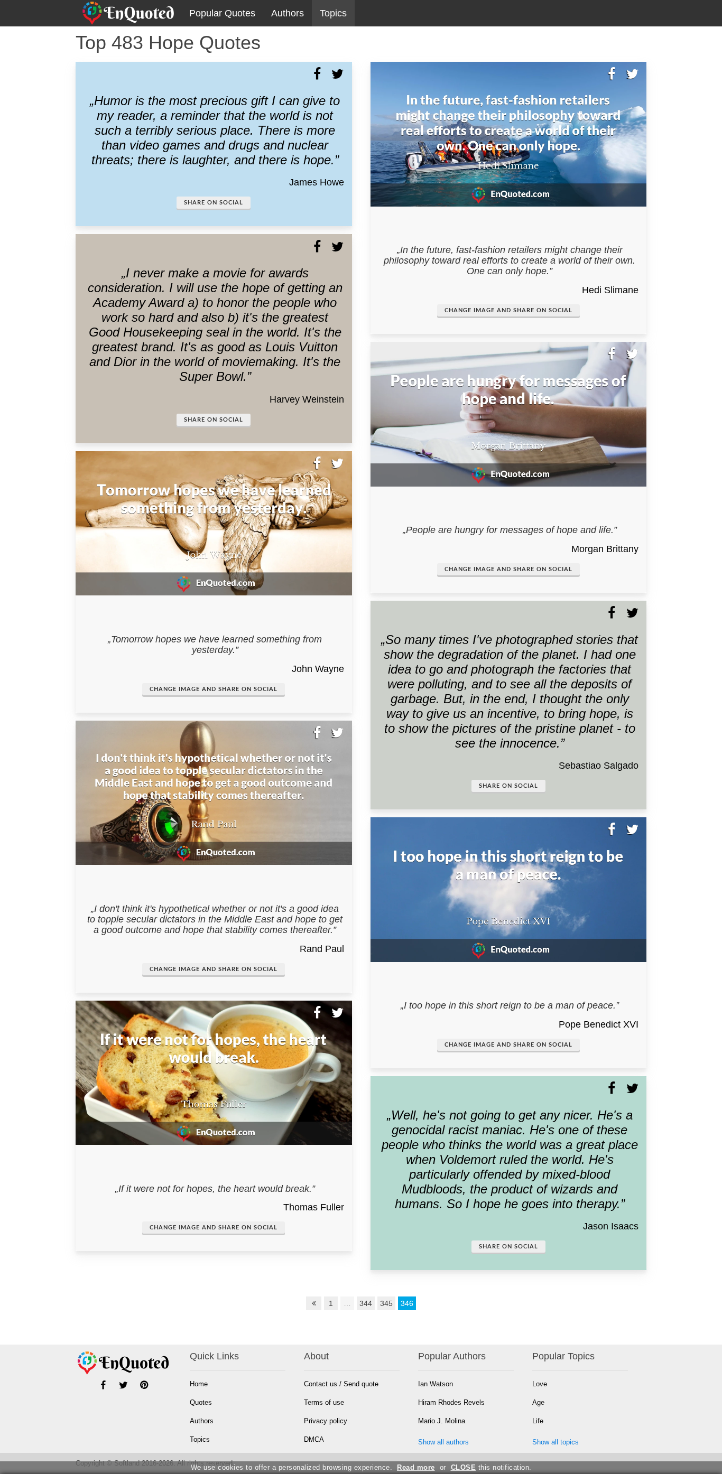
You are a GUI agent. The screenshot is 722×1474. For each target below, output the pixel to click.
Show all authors (443, 1442)
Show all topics (555, 1442)
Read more (416, 1467)
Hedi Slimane (610, 290)
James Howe (316, 182)
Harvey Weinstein (307, 399)
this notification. (491, 1467)
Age (538, 1402)
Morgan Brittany (604, 549)
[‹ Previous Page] (314, 1303)
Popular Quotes (222, 13)
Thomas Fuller (313, 1207)
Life (537, 1421)
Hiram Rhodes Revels (451, 1402)
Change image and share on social (213, 689)
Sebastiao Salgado (598, 765)
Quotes (201, 1402)
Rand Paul (322, 949)
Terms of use (324, 1402)
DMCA (314, 1439)
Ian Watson (435, 1384)
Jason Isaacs (610, 1226)
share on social (213, 203)
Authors (287, 13)
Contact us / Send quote (341, 1384)
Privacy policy (325, 1421)
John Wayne (318, 669)
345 (386, 1303)
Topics (333, 13)
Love (539, 1384)
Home (199, 1384)
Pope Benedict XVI (598, 1024)
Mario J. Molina (441, 1421)
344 (365, 1303)
